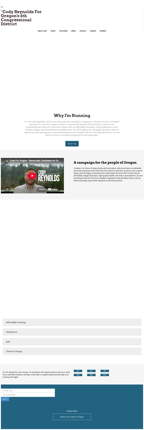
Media (73, 31)
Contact (83, 31)
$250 (91, 375)
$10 (78, 371)
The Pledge (63, 31)
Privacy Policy (72, 411)
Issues (53, 31)
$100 (78, 375)
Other (105, 375)
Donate (93, 31)
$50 (105, 371)
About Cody (42, 31)
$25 (91, 371)
